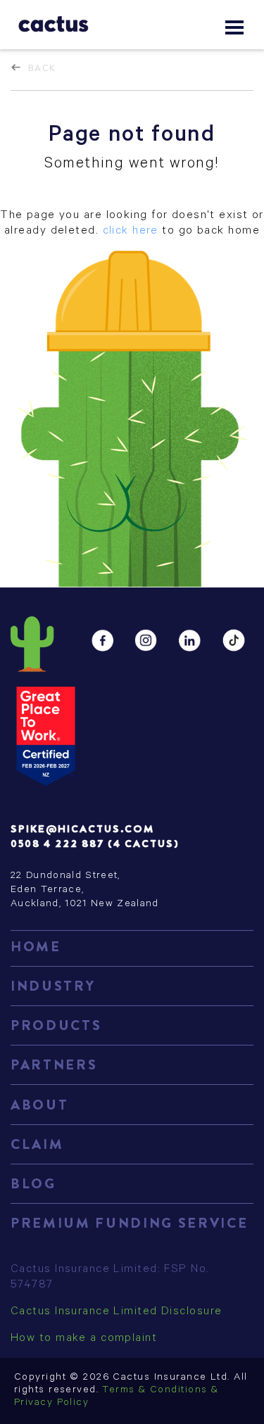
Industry (53, 986)
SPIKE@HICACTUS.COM (82, 829)
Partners (54, 1065)
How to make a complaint (84, 1339)
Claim (37, 1144)
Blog (33, 1184)
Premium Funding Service (129, 1223)
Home (36, 946)
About (39, 1105)
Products (56, 1025)
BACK (42, 68)
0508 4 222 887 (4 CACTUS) (95, 843)
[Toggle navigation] (234, 27)
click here (130, 231)
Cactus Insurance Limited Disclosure (116, 1312)
